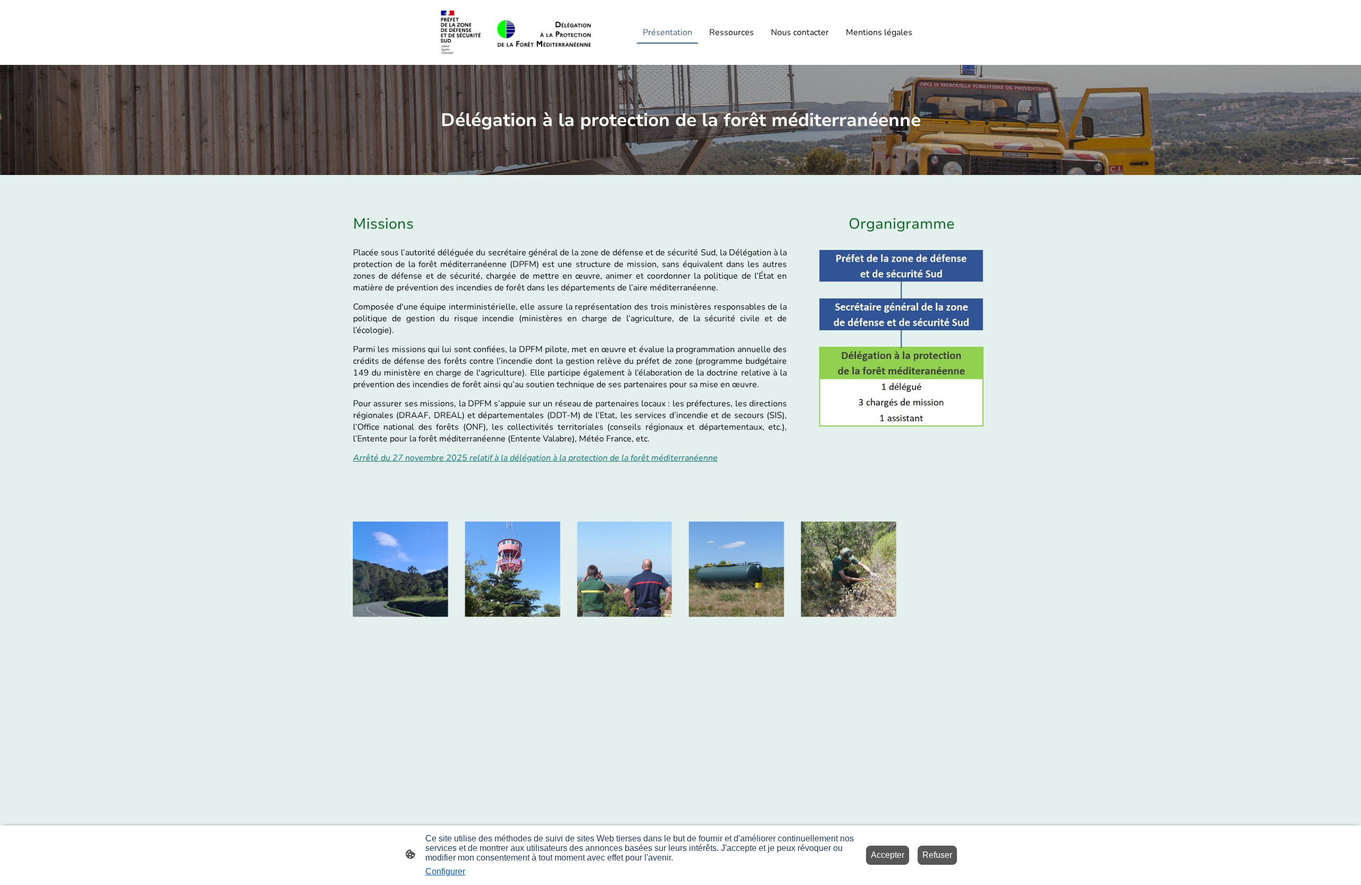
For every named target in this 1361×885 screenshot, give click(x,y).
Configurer (445, 871)
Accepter (887, 854)
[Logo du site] (516, 32)
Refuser (937, 854)
